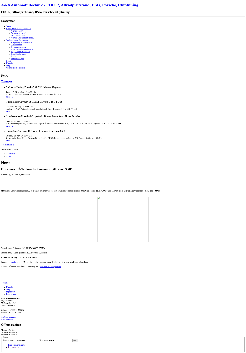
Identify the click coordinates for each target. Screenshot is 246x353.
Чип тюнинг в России (15, 68)
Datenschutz (11, 294)
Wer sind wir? (17, 31)
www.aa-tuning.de (8, 319)
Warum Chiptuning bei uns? (22, 38)
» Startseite (10, 154)
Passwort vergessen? (16, 345)
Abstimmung (16, 45)
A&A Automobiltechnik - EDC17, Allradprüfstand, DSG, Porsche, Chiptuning (69, 5)
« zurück (4, 283)
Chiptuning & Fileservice (21, 42)
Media (13, 56)
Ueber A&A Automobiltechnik (18, 28)
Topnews (6, 81)
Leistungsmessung (18, 47)
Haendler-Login (17, 58)
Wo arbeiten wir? (18, 35)
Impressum (10, 292)
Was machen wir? (18, 33)
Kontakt (9, 63)
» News (9, 156)
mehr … (9, 97)
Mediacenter (15, 262)
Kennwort (43, 340)
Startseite (9, 26)
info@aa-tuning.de (8, 317)
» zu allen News (7, 145)
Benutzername (9, 340)
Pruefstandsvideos (18, 54)
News (8, 61)
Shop (8, 65)
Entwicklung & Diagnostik (22, 49)
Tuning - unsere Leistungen (17, 40)
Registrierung (13, 347)
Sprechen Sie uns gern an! (50, 267)
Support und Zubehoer (20, 52)
